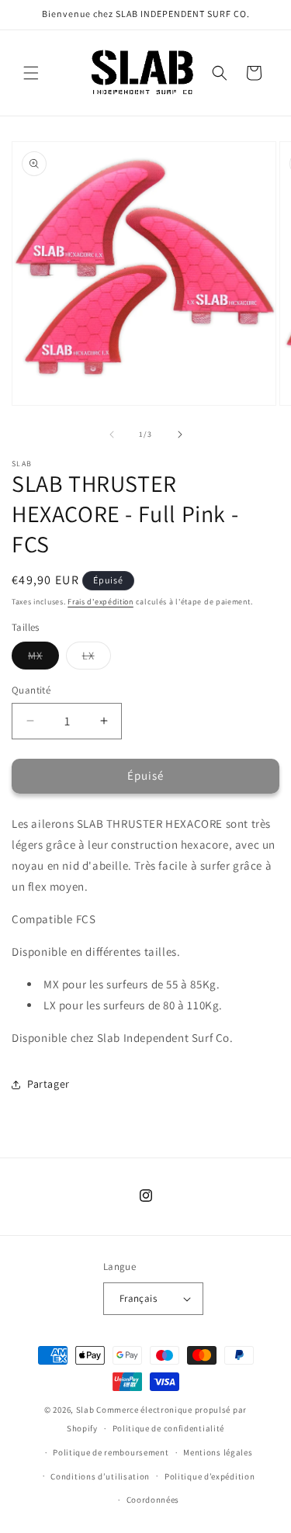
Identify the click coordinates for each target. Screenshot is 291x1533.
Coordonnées (153, 1499)
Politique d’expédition (210, 1476)
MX (43, 659)
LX (96, 659)
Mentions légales (217, 1452)
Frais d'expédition (100, 602)
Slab (86, 1409)
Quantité (31, 690)
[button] (31, 73)
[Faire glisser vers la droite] (180, 434)
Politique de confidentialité (169, 1428)
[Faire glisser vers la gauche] (112, 434)
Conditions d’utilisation (100, 1476)
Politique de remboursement (110, 1452)
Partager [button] (48, 1084)
